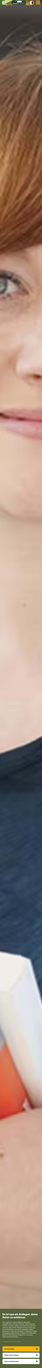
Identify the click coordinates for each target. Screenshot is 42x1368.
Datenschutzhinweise (11, 1361)
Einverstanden (9, 1349)
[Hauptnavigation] (38, 2)
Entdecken (16, 3)
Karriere (22, 3)
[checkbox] (32, 3)
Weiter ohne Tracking (11, 1355)
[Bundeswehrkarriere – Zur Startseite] (4, 3)
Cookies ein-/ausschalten (11, 1341)
